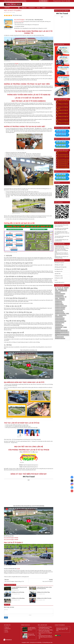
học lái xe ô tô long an (59, 295)
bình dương (66, 287)
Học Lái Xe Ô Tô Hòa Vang (63, 165)
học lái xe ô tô (57, 292)
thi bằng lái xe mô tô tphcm (60, 313)
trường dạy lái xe (25, 576)
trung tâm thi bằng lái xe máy (60, 321)
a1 (55, 287)
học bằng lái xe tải (58, 271)
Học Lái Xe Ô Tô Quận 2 (19, 19)
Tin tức (38, 7)
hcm (56, 289)
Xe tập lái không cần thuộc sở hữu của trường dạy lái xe (44, 588)
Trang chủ (24, 7)
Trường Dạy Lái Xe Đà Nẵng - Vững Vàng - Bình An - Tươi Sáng (62, 629)
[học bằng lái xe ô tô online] (62, 178)
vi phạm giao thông (58, 327)
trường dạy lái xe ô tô (59, 325)
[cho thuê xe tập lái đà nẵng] (62, 91)
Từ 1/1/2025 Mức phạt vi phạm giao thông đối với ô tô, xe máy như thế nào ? (62, 233)
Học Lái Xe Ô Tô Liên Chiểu (63, 159)
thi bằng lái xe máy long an (60, 307)
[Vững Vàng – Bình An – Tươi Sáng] (13, 4)
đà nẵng (65, 327)
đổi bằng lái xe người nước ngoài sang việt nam (61, 332)
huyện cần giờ (60, 289)
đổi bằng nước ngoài (59, 264)
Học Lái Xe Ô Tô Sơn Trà (63, 154)
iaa (65, 296)
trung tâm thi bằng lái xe (59, 319)
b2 (7, 576)
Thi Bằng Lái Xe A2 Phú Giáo (18, 592)
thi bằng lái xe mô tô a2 (59, 312)
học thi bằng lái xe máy (59, 296)
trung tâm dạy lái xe (62, 315)
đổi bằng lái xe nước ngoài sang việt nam (62, 335)
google (18, 568)
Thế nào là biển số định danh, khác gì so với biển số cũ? (62, 237)
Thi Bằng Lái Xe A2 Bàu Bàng (18, 598)
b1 (6, 576)
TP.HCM (16, 63)
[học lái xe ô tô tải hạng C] (62, 81)
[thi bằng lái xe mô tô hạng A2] (62, 60)
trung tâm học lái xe (58, 316)
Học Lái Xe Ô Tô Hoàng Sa (63, 167)
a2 (57, 287)
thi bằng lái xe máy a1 (59, 304)
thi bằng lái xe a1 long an (59, 299)
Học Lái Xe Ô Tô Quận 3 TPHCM (11, 539)
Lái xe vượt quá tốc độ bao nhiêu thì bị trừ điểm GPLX (61, 226)
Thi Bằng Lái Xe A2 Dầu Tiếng (43, 592)
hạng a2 (56, 290)
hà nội (66, 289)
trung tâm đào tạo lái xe (16, 576)
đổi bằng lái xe (58, 328)
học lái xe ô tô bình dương (60, 293)
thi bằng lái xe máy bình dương (61, 305)
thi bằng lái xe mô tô (59, 310)
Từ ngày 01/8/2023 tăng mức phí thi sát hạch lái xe (19, 588)
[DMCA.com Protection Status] (58, 635)
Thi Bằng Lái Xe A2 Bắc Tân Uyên (44, 598)
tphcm (10, 576)
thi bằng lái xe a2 (58, 301)
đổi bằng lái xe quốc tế (59, 262)
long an (56, 298)
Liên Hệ (43, 7)
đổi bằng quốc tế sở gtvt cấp (60, 267)
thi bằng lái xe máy (58, 275)
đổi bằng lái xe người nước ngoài (61, 330)
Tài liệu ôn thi (32, 7)
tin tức (56, 280)
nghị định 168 (57, 273)
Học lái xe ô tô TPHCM (19, 21)
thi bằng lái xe (61, 298)
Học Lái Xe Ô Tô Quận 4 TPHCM (11, 537)
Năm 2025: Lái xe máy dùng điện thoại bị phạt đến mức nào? (61, 229)
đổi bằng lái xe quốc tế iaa (60, 338)
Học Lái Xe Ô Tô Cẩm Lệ (63, 163)
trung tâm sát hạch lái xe (59, 318)
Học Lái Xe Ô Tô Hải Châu (63, 161)
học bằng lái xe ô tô (59, 269)
